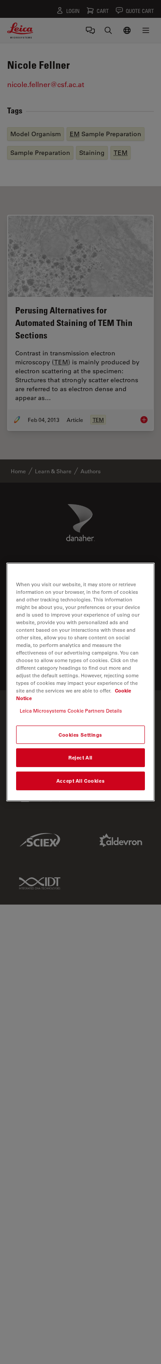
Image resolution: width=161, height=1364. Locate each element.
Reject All (80, 758)
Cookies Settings (80, 734)
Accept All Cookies (80, 780)
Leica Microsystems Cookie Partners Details (71, 710)
